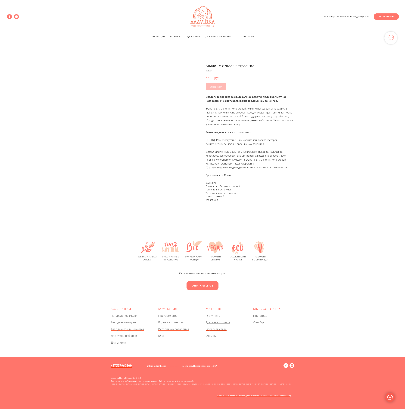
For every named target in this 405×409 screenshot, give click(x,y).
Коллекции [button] (158, 36)
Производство (167, 315)
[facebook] (9, 16)
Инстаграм (260, 315)
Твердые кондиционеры (127, 329)
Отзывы (175, 36)
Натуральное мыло (124, 315)
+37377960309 (121, 365)
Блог (161, 335)
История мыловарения (173, 329)
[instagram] (16, 16)
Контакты (248, 36)
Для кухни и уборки (124, 335)
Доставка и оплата (218, 322)
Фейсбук (259, 322)
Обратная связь (216, 329)
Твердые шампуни (123, 322)
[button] (202, 285)
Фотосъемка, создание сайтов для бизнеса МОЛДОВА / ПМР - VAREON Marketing (254, 396)
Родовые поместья (171, 322)
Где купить (193, 36)
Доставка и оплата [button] (218, 36)
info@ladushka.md (156, 365)
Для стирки (118, 342)
